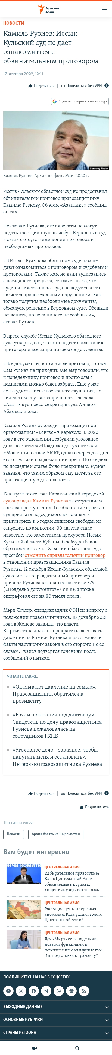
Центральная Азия (62, 867)
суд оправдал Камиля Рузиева (35, 501)
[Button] (41, 86)
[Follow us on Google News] (71, 991)
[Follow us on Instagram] (21, 991)
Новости (13, 23)
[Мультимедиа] (34, 1048)
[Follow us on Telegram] (46, 991)
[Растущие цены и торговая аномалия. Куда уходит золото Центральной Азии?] (24, 909)
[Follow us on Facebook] (34, 991)
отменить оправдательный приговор (65, 555)
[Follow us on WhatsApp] (59, 991)
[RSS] (84, 991)
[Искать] (77, 1048)
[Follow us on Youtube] (8, 991)
